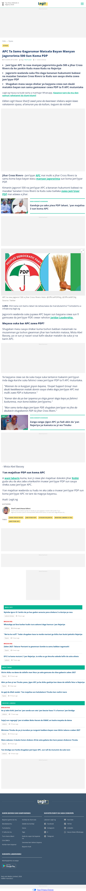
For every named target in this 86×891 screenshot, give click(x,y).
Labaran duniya (9, 616)
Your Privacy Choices (45, 890)
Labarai (7, 628)
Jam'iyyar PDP (31, 517)
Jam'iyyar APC (14, 521)
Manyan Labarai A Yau (63, 517)
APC (38, 175)
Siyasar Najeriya (45, 517)
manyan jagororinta (48, 178)
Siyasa (10, 41)
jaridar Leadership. (62, 317)
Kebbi (75, 478)
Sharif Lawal (27, 60)
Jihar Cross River (16, 517)
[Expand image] (82, 251)
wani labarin (12, 478)
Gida (4, 41)
